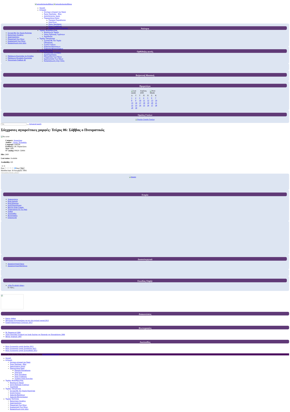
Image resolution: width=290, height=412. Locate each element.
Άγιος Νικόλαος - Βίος (53, 14)
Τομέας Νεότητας (46, 51)
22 (132, 105)
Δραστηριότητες (50, 55)
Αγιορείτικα (18, 140)
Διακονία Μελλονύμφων (53, 49)
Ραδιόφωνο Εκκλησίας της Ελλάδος (21, 56)
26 (148, 105)
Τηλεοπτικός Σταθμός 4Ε (17, 60)
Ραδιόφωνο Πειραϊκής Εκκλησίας (20, 58)
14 (156, 100)
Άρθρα (10, 211)
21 (156, 103)
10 (140, 100)
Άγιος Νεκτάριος (55, 24)
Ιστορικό (42, 10)
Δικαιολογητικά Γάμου (16, 264)
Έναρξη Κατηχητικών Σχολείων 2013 (18, 322)
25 (144, 105)
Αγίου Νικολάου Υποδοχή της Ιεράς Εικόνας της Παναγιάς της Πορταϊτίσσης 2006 (35, 334)
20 (152, 103)
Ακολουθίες (12, 213)
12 (148, 100)
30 (136, 108)
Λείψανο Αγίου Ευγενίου (58, 28)
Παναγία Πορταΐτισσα (57, 20)
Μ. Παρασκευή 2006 (13, 332)
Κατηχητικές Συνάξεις (52, 53)
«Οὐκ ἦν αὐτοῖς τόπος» (16, 285)
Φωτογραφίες (12, 216)
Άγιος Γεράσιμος (55, 26)
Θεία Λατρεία (13, 201)
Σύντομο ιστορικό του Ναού (55, 12)
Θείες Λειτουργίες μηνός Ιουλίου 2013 (19, 346)
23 (136, 105)
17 (140, 103)
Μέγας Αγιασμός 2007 (13, 337)
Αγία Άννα (52, 22)
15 (132, 103)
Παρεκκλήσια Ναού (51, 18)
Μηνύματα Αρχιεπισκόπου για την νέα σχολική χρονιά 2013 (27, 320)
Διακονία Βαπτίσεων (52, 47)
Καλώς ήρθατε (10, 318)
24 (140, 105)
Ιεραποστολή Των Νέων (53, 59)
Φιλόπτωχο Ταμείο (51, 32)
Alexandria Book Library (10, 173)
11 (144, 100)
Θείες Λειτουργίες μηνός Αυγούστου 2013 (20, 348)
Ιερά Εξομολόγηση (14, 205)
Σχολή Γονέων (50, 45)
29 (132, 108)
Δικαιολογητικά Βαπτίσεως (17, 266)
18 (144, 103)
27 (152, 105)
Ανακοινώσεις (13, 199)
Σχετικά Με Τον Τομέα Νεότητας (20, 33)
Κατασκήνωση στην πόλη (54, 61)
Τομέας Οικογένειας (47, 39)
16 (136, 103)
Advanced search (35, 124)
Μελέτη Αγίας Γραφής (16, 207)
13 (152, 100)
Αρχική (42, 8)
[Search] (28, 124)
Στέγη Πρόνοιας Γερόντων (54, 34)
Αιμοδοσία (48, 36)
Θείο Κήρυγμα (13, 203)
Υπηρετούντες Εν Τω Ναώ (17, 209)
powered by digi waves (50, 354)
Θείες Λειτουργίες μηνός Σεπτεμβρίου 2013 (21, 350)
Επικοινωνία (12, 218)
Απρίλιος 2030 (143, 92)
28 (156, 105)
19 (148, 103)
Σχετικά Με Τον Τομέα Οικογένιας (52, 42)
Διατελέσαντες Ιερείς (52, 16)
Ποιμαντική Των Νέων (53, 57)
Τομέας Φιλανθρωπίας (48, 30)
